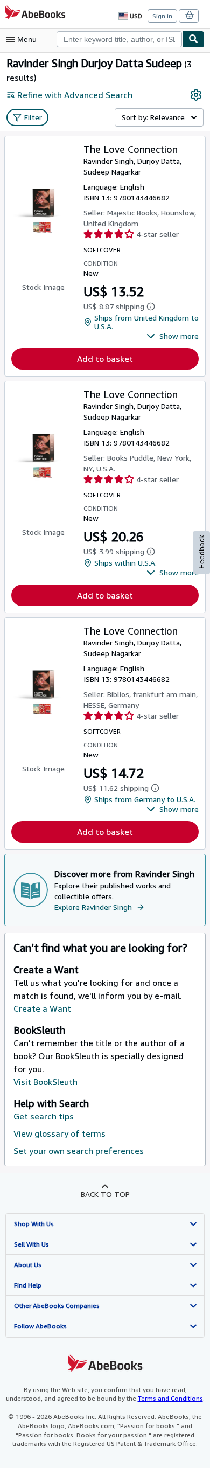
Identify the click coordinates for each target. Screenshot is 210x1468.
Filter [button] (33, 117)
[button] (172, 336)
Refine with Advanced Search (74, 94)
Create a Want (42, 1008)
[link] (196, 94)
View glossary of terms (59, 1133)
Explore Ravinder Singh (93, 907)
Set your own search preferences (78, 1150)
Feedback (201, 552)
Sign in (162, 16)
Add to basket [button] (105, 358)
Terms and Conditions (170, 1398)
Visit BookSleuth (45, 1081)
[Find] (193, 39)
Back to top (105, 1194)
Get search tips (43, 1116)
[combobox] (119, 39)
